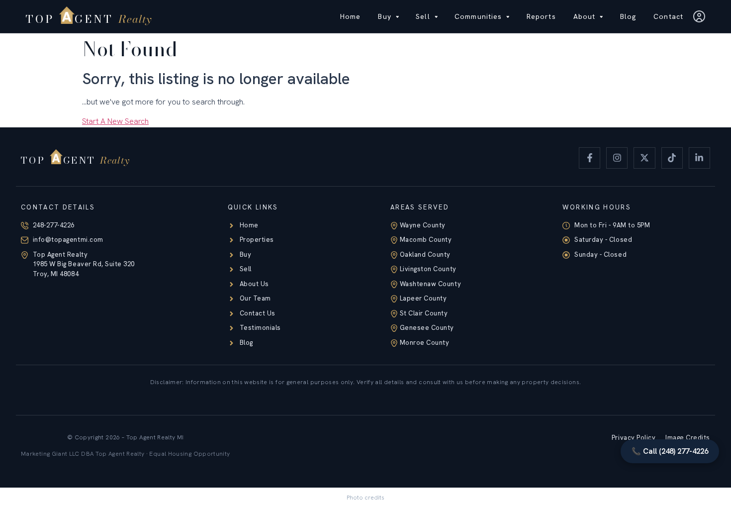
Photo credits (365, 498)
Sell (423, 16)
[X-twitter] (644, 158)
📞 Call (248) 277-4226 (670, 451)
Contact (668, 16)
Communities (478, 16)
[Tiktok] (672, 158)
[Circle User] (699, 16)
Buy (384, 16)
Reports (541, 16)
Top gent (89, 18)
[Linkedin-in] (699, 158)
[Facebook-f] (589, 158)
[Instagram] (617, 158)
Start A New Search (115, 121)
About (584, 16)
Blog (628, 16)
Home (350, 16)
